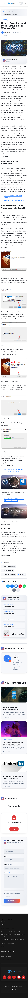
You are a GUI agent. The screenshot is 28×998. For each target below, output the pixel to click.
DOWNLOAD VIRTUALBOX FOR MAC (14, 200)
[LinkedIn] (19, 977)
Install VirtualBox (8, 570)
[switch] (21, 3)
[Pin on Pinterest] (20, 586)
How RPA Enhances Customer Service (10, 936)
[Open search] (25, 3)
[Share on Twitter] (8, 586)
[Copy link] (18, 590)
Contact (3, 924)
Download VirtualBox (9, 566)
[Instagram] (14, 977)
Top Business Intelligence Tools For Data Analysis (12, 934)
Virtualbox (21, 574)
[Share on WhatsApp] (24, 586)
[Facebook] (4, 977)
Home (5, 10)
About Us (3, 922)
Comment (7, 872)
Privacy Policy (4, 954)
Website (8, 864)
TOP (15, 990)
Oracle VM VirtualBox (9, 574)
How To (11, 11)
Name (5, 848)
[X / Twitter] (9, 977)
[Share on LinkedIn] (16, 586)
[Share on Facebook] (12, 586)
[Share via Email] (14, 590)
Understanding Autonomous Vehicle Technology (12, 939)
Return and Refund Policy (7, 959)
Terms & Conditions (6, 956)
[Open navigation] (2, 3)
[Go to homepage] (12, 3)
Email (5, 856)
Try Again (14, 829)
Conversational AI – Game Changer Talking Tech (12, 931)
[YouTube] (23, 977)
